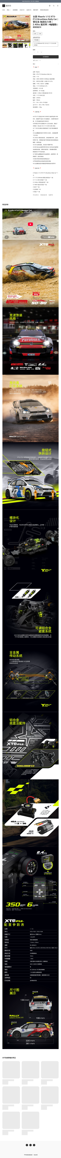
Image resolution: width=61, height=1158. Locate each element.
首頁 (3, 10)
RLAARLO (36, 195)
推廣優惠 (15, 10)
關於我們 (35, 10)
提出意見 (36, 1154)
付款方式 (22, 10)
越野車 (51, 195)
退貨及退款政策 (44, 10)
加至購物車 (46, 56)
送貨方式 (28, 10)
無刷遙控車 (44, 195)
